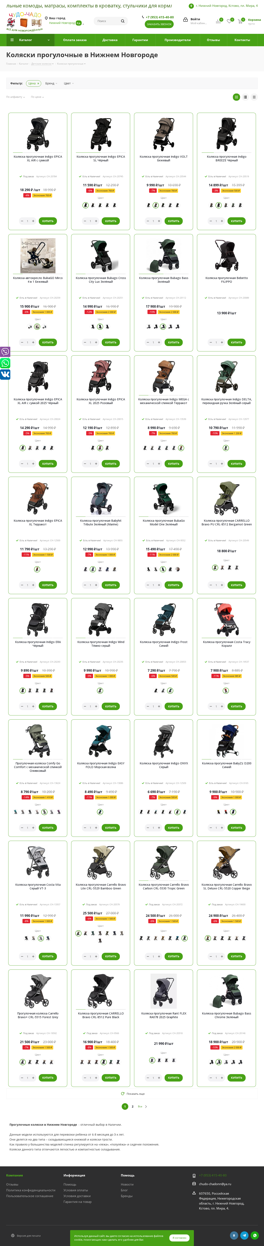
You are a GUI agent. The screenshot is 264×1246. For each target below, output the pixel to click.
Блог (124, 1190)
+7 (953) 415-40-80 (160, 17)
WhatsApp (255, 1235)
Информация (74, 1175)
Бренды (127, 1196)
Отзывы (12, 1184)
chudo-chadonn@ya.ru (215, 1184)
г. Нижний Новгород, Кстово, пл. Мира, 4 (227, 6)
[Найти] (123, 21)
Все (140, 1106)
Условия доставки (77, 1196)
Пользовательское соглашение (29, 1196)
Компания (14, 1175)
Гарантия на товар (78, 1202)
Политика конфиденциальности (30, 1190)
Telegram (244, 1235)
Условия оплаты (76, 1190)
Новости (127, 1184)
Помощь (70, 1184)
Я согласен (179, 1238)
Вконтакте (234, 1235)
